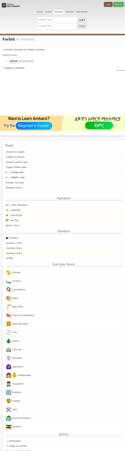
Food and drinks (17, 324)
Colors (12, 298)
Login (108, 4)
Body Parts (14, 307)
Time (11, 332)
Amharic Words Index (17, 162)
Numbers (12, 237)
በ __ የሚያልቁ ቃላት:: (15, 172)
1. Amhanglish (13, 440)
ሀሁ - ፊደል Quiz (13, 210)
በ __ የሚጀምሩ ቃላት (15, 177)
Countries (13, 427)
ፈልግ (82, 20)
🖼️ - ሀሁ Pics (12, 220)
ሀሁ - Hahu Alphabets (17, 204)
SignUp (118, 4)
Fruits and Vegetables (20, 315)
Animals (13, 272)
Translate (70, 11)
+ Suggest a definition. (13, 67)
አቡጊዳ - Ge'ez (13, 225)
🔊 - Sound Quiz (14, 215)
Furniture (13, 281)
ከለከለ (14, 61)
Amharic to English (15, 151)
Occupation (14, 384)
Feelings (13, 401)
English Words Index (16, 167)
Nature (12, 341)
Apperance (14, 367)
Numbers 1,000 (14, 243)
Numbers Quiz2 (14, 253)
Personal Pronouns (18, 418)
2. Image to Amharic (16, 445)
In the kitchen (15, 290)
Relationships (18, 375)
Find (82, 26)
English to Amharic (15, 156)
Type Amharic (82, 11)
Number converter (15, 182)
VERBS (9, 258)
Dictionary (58, 11)
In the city (14, 350)
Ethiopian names (14, 187)
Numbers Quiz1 (14, 248)
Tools (11, 409)
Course (40, 11)
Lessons (48, 11)
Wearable (14, 358)
